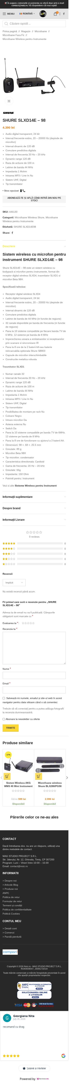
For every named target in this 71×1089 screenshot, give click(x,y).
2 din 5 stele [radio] (25, 623)
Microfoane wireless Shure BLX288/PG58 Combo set (50, 786)
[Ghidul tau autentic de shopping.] (10, 951)
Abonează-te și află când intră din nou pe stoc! (34, 199)
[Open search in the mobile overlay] (34, 23)
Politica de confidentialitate (17, 909)
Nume (7, 668)
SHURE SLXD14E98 (25, 226)
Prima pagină (10, 31)
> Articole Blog (10, 884)
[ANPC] (34, 985)
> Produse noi (10, 889)
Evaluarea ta (10, 623)
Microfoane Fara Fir (13, 35)
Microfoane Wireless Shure (29, 217)
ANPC (6, 893)
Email (6, 683)
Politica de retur (11, 897)
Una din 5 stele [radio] (23, 623)
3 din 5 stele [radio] (28, 623)
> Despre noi (10, 880)
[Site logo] (43, 13)
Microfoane (41, 31)
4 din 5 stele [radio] (30, 623)
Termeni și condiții (12, 905)
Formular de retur (12, 901)
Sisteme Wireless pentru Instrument (36, 485)
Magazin (26, 31)
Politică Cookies (11, 913)
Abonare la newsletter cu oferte (23, 719)
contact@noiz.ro (20, 5)
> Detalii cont (10, 928)
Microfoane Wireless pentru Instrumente (24, 39)
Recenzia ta (10, 628)
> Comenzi (8, 932)
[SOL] (34, 994)
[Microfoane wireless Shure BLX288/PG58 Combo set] (50, 765)
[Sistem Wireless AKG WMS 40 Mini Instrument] (18, 765)
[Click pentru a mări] (9, 101)
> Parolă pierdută (12, 936)
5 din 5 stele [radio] (33, 623)
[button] (7, 776)
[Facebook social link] (64, 14)
